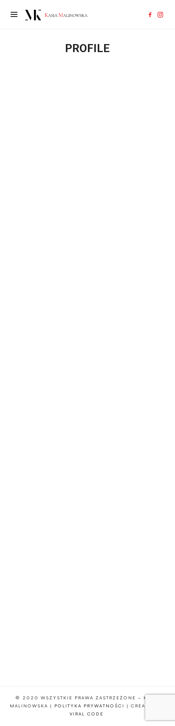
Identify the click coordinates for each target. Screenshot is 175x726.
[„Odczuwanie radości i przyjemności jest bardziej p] (87, 631)
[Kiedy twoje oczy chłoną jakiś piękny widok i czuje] (87, 436)
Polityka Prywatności (89, 706)
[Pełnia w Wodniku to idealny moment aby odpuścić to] (87, 533)
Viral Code (88, 714)
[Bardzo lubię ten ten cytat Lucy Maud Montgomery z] (87, 240)
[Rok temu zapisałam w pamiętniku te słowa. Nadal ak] (87, 142)
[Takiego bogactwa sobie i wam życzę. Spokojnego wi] (87, 338)
